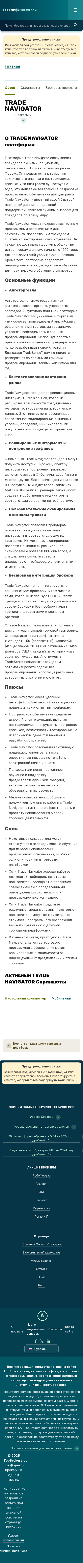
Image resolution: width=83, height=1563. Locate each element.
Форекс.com (41, 1208)
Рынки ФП (41, 1216)
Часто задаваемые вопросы (36, 1329)
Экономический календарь (41, 1252)
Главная (12, 66)
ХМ (41, 1192)
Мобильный (61, 998)
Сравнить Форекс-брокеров (42, 1244)
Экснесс (41, 1200)
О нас (42, 1277)
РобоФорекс (42, 1175)
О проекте (17, 1329)
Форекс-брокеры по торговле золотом (41, 1126)
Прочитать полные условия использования (42, 1448)
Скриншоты (30, 88)
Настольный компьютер (25, 998)
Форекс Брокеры (42, 1116)
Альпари (41, 1183)
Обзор (10, 88)
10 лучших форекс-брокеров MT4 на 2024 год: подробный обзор (41, 1138)
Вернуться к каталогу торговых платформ (37, 1045)
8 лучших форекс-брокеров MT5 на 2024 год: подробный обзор (41, 1152)
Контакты (55, 1329)
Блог (41, 1285)
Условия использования (13, 1538)
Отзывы (41, 1269)
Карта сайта (69, 1329)
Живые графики (41, 1260)
